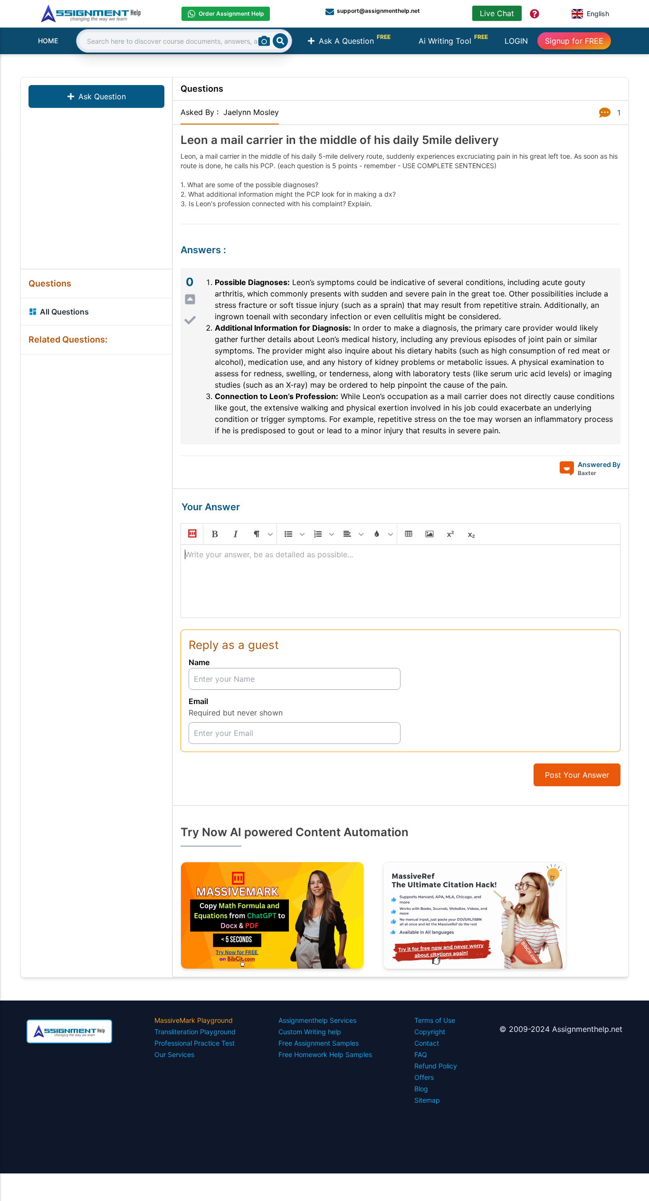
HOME (48, 41)
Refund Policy (435, 1066)
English (598, 14)
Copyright (429, 1032)
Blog (421, 1089)
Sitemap (427, 1100)
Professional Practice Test (194, 1043)
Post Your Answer (577, 775)
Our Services (174, 1054)
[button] (191, 533)
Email (198, 701)
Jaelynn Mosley (251, 112)
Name (199, 662)
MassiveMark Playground (193, 1020)
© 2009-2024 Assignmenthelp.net (560, 1029)
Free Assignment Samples (318, 1043)
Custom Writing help (309, 1032)
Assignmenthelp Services (317, 1020)
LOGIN (516, 41)
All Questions (64, 311)
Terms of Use (434, 1020)
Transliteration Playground (195, 1032)
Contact (426, 1043)
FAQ (420, 1054)
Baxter (587, 473)
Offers (424, 1077)
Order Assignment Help (231, 13)
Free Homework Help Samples (325, 1054)
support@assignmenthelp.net (378, 10)
